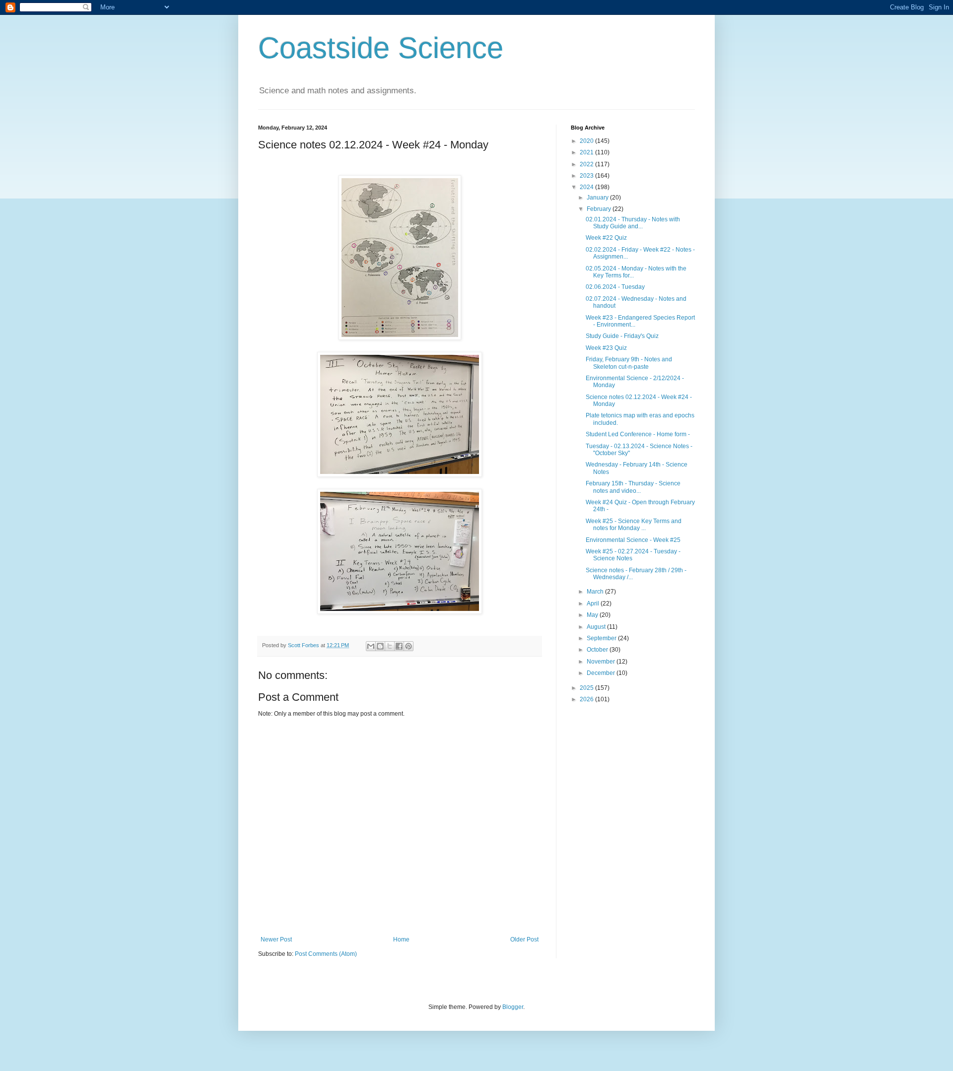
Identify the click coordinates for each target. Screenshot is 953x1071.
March (596, 591)
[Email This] (371, 646)
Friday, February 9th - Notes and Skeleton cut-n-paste (629, 363)
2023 (587, 175)
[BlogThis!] (380, 646)
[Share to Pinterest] (408, 646)
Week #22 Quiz (606, 237)
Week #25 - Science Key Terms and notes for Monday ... (633, 525)
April (594, 603)
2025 (587, 687)
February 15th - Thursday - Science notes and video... (633, 487)
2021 (587, 152)
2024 (587, 187)
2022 (587, 164)
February (600, 208)
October (598, 649)
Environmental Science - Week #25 (633, 539)
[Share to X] (390, 646)
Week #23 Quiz (606, 347)
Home (401, 939)
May (593, 614)
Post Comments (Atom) (326, 953)
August (597, 626)
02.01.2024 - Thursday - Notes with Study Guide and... (633, 223)
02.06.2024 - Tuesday (615, 286)
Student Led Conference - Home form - (638, 434)
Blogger (512, 1007)
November (601, 661)
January (598, 197)
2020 (587, 140)
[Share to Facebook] (399, 646)
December (601, 672)
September (602, 638)
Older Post (524, 939)
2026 (587, 699)
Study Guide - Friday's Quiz (622, 336)
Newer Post (276, 939)
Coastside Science (380, 48)
